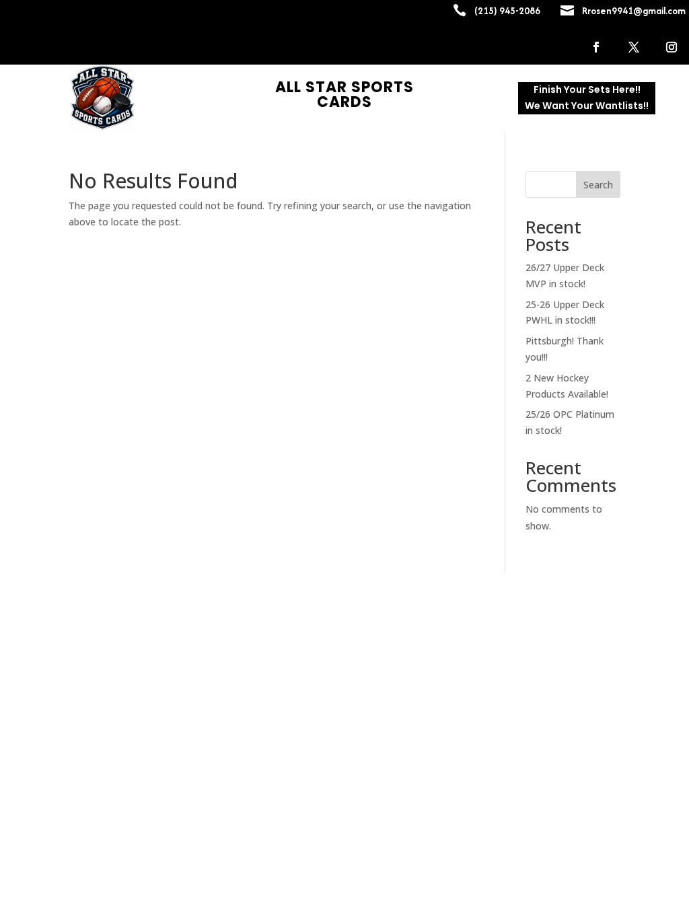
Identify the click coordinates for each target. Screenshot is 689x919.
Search (598, 184)
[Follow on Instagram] (671, 47)
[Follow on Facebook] (596, 47)
